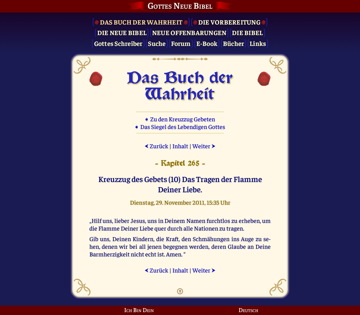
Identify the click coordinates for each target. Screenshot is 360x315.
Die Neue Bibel (122, 32)
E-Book (207, 43)
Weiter (204, 146)
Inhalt (180, 146)
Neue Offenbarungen (189, 32)
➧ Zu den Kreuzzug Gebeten (180, 119)
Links (258, 43)
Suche (157, 43)
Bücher (233, 43)
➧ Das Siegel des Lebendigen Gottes (180, 126)
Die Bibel (247, 32)
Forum (181, 43)
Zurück (156, 146)
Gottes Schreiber (118, 43)
